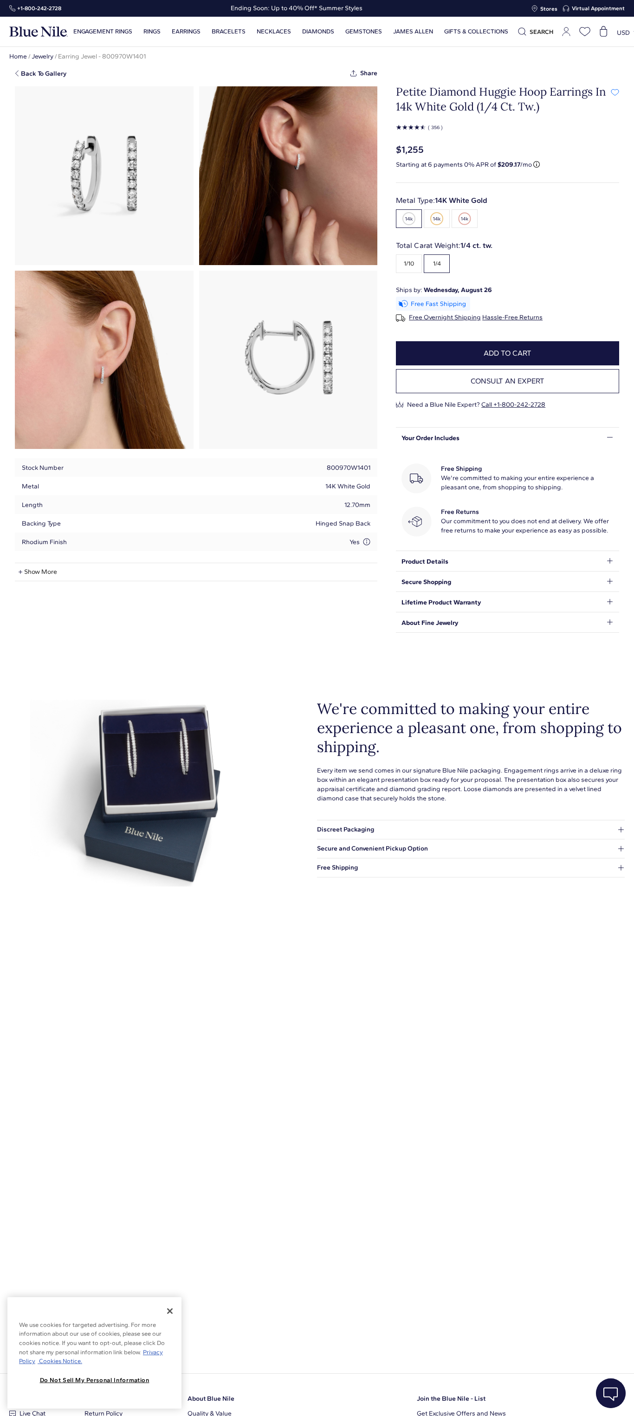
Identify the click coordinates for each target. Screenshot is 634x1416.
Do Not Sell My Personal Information (94, 1380)
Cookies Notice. (60, 1361)
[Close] (170, 1311)
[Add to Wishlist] (614, 92)
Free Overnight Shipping (445, 317)
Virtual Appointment (598, 8)
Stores (548, 9)
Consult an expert (507, 381)
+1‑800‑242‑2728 (39, 8)
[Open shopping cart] (603, 31)
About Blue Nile (211, 1399)
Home (18, 56)
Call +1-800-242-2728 (513, 405)
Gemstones (363, 31)
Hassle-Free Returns (512, 317)
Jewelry (42, 56)
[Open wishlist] (584, 31)
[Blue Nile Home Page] (38, 31)
